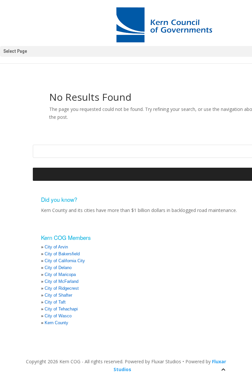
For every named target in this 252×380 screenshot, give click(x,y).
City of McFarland (61, 281)
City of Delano (58, 267)
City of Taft (55, 302)
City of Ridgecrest (62, 288)
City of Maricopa (60, 274)
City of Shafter (58, 295)
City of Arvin (56, 246)
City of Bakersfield (62, 253)
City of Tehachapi (61, 308)
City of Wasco (58, 315)
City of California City (65, 260)
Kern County (56, 322)
